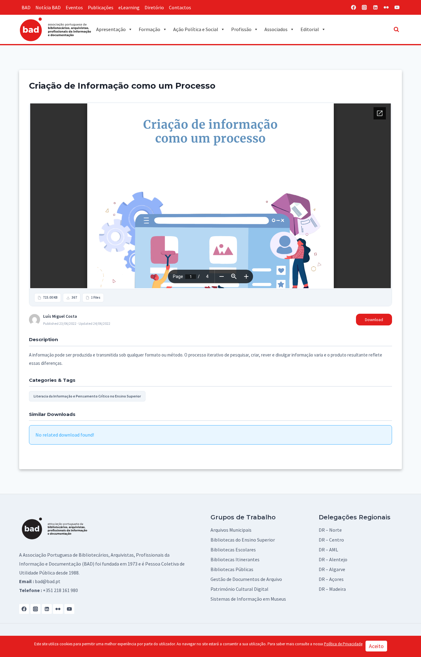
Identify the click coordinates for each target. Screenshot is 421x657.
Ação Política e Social (195, 29)
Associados (276, 29)
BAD (26, 7)
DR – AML (328, 549)
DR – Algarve (332, 569)
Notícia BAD (48, 7)
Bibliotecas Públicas (232, 569)
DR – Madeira (332, 589)
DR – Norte (330, 530)
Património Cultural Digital (239, 589)
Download (374, 319)
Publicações (100, 7)
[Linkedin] (375, 7)
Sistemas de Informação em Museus (248, 599)
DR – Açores (331, 579)
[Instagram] (364, 7)
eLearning (129, 7)
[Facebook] (353, 7)
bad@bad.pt (47, 581)
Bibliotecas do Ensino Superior (243, 540)
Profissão (241, 29)
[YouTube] (397, 7)
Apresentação (111, 29)
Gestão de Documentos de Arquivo (246, 579)
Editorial (309, 29)
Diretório (154, 7)
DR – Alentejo (333, 559)
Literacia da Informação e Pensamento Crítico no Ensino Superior (87, 396)
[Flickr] (386, 7)
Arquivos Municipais (231, 530)
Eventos (74, 7)
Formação (149, 29)
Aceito (376, 646)
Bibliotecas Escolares (233, 549)
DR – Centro (331, 540)
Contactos (180, 7)
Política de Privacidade (343, 644)
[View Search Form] (396, 29)
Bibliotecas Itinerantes (235, 559)
